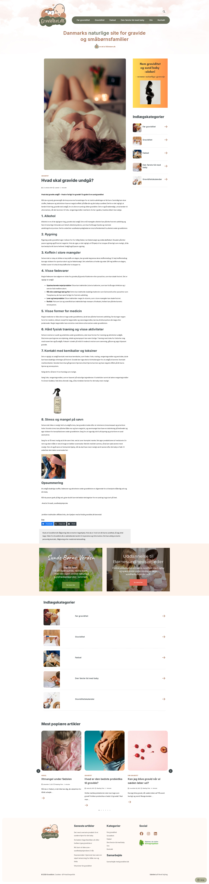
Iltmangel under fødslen (56, 779)
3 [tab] (103, 810)
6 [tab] (110, 810)
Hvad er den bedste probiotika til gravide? (103, 780)
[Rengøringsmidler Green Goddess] (56, 400)
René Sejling (163, 874)
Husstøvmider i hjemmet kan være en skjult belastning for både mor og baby (88, 858)
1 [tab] (99, 810)
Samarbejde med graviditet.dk (118, 862)
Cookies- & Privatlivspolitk (65, 874)
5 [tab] (108, 810)
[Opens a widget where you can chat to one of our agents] (201, 880)
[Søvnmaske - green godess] (53, 466)
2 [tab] (101, 810)
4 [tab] (105, 810)
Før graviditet (133, 775)
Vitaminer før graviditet (83, 866)
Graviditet (45, 176)
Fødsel (43, 775)
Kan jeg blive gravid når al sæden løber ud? (144, 780)
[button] (38, 771)
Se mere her (70, 585)
